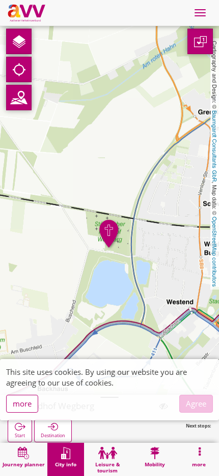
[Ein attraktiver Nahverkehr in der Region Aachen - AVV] (26, 13)
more (22, 403)
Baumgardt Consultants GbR (215, 146)
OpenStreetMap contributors (215, 252)
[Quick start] (19, 41)
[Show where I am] (19, 69)
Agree (196, 403)
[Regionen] (19, 97)
